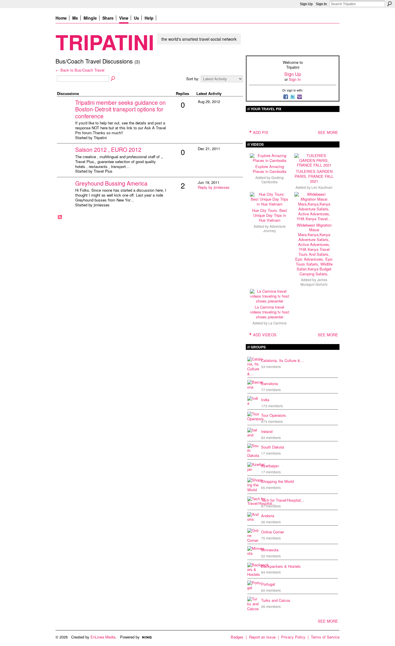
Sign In (321, 4)
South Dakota (272, 447)
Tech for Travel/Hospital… (282, 500)
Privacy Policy (293, 637)
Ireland (266, 431)
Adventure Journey (274, 228)
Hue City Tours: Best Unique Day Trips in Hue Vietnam (269, 215)
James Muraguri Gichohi (314, 281)
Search (389, 3)
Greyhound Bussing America (111, 183)
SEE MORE (328, 132)
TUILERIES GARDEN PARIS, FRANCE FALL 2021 (314, 176)
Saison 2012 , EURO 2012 (108, 149)
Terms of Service (325, 637)
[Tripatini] (65, 111)
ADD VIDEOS (264, 334)
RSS (60, 217)
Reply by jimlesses (214, 187)
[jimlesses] (65, 192)
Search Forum (113, 78)
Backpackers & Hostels (281, 566)
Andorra (267, 515)
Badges (237, 637)
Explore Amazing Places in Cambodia (269, 169)
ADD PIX (260, 132)
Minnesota (269, 549)
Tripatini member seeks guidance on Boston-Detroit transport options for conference (120, 109)
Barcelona (269, 383)
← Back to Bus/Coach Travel (80, 70)
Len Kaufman (322, 187)
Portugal (268, 584)
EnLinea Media (103, 637)
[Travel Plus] (65, 158)
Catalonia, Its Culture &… (282, 360)
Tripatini (105, 42)
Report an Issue (262, 637)
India (265, 399)
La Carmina (277, 323)
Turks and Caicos (275, 600)
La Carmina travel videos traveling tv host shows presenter (269, 312)
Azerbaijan (270, 465)
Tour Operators (273, 415)
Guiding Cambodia (272, 179)
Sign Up (306, 4)
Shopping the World (277, 481)
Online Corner (272, 532)
